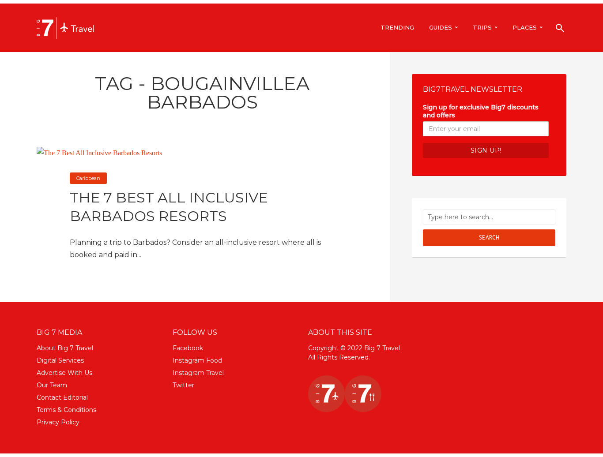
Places (525, 27)
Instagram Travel (198, 373)
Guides (440, 27)
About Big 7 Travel (65, 348)
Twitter (183, 385)
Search (489, 237)
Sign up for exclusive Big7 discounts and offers (481, 111)
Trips (482, 27)
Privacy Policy (58, 422)
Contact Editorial (62, 397)
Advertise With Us (64, 373)
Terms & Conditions (66, 410)
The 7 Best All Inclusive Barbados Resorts (169, 207)
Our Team (52, 385)
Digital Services (60, 360)
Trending (397, 27)
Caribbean (88, 178)
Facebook (188, 348)
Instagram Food (197, 360)
